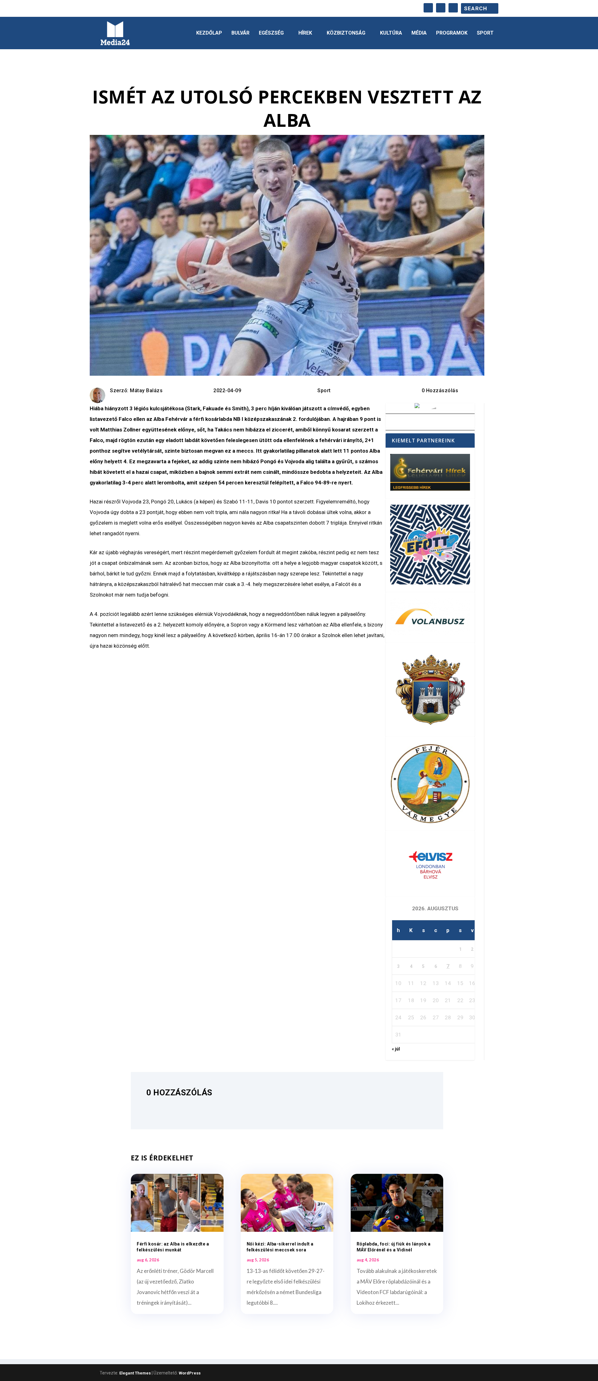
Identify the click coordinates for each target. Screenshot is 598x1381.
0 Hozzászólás (440, 390)
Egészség (271, 33)
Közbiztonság (346, 33)
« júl (396, 1048)
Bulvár (240, 33)
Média (419, 33)
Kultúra (391, 33)
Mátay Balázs (146, 390)
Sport (485, 33)
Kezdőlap (209, 33)
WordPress (190, 1373)
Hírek (305, 33)
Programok (451, 33)
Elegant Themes (135, 1373)
